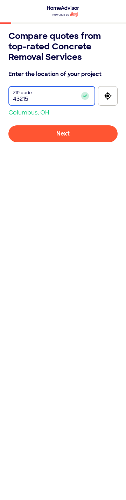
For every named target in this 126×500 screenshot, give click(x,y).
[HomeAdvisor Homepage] (63, 11)
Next (63, 133)
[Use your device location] (108, 96)
